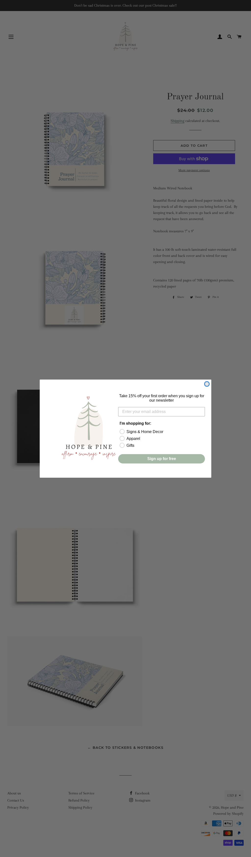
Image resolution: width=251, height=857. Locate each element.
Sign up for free (161, 459)
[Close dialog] (206, 384)
